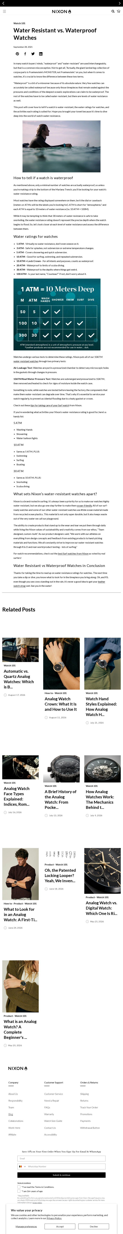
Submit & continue (61, 1175)
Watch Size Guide (53, 1120)
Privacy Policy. (54, 1218)
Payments (85, 1120)
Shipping (84, 1093)
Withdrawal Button (90, 1127)
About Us (13, 1093)
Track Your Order (89, 1107)
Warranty (49, 1114)
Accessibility (50, 1134)
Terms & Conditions (24, 1183)
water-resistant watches (26, 361)
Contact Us (50, 1127)
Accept (60, 1226)
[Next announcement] (119, 3)
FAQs (47, 1107)
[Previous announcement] (3, 3)
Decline (94, 1226)
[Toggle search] (113, 11)
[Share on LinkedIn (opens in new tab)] (40, 54)
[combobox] (22, 1166)
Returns (84, 1100)
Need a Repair (51, 1100)
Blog (10, 1114)
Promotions (86, 1114)
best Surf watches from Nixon (73, 553)
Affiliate (12, 1134)
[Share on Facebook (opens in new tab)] (25, 54)
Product (18, 903)
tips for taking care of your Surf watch (49, 405)
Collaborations (15, 1120)
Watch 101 (19, 23)
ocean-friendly (84, 505)
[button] (4, 11)
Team (11, 1107)
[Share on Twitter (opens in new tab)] (33, 54)
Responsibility (15, 1100)
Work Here (14, 1127)
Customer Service (53, 1093)
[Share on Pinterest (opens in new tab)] (17, 54)
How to (49, 693)
